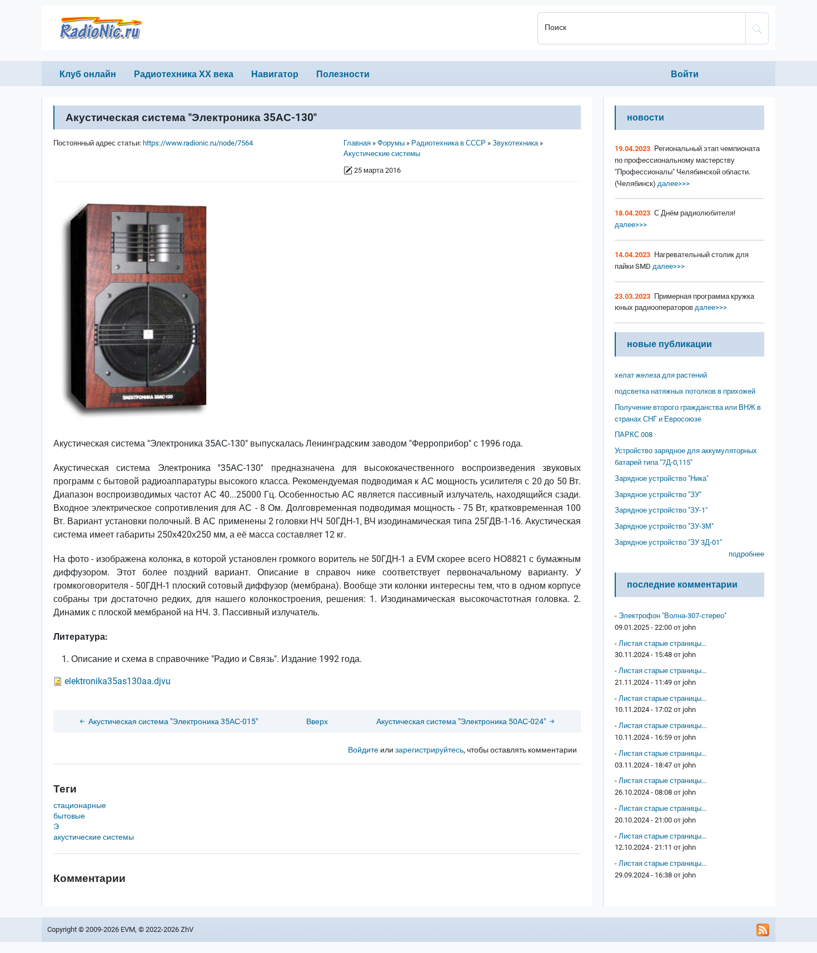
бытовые (69, 816)
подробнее (746, 554)
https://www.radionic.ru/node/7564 (198, 143)
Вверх (317, 721)
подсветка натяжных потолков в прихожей (685, 391)
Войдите (363, 750)
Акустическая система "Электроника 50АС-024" (461, 721)
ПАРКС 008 (633, 434)
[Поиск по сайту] (757, 28)
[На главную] (286, 27)
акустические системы (93, 837)
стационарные (79, 805)
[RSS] (763, 929)
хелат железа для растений (661, 375)
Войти (685, 74)
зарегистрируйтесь (429, 750)
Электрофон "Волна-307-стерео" (672, 615)
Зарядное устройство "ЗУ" (658, 494)
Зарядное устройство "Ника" (662, 478)
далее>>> (673, 183)
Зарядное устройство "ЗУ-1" (661, 510)
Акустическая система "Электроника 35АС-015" (172, 721)
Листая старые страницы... (662, 643)
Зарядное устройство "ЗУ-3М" (664, 526)
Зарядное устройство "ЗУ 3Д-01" (668, 542)
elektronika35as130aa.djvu (117, 681)
